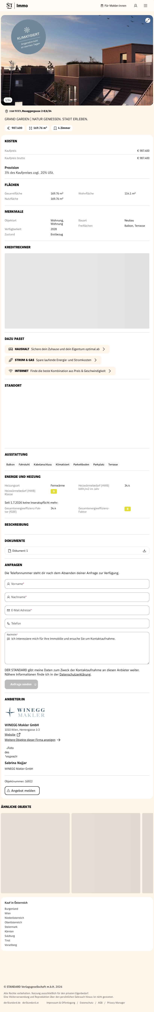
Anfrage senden (21, 684)
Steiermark (11, 926)
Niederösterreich (14, 917)
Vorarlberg (11, 944)
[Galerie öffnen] (147, 20)
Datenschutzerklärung (75, 674)
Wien (8, 913)
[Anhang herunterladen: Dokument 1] (144, 551)
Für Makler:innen (115, 5)
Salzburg (10, 935)
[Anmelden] (135, 5)
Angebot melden (23, 790)
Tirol (7, 940)
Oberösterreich (13, 922)
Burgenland (11, 908)
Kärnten (9, 931)
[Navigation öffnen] (145, 5)
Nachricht (12, 634)
